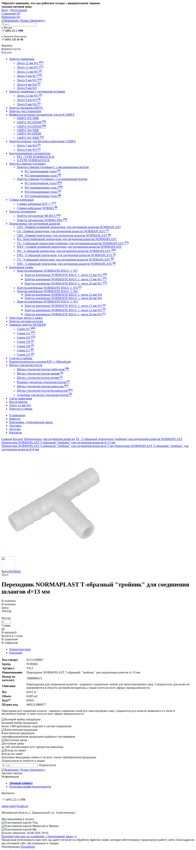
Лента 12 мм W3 (29, 95)
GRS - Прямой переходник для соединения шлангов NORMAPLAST (64, 235)
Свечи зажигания (20, 398)
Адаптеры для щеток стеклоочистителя (44, 395)
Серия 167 (26, 329)
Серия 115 (26, 333)
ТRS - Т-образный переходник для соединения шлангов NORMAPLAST (66, 263)
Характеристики (20, 649)
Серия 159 (25, 342)
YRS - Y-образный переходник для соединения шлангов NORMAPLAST (66, 255)
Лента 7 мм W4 (28, 145)
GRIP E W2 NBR (28, 118)
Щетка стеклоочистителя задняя (39, 378)
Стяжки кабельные (21, 199)
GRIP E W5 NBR (30, 137)
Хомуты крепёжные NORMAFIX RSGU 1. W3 (49, 287)
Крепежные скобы (21, 267)
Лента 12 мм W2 (30, 67)
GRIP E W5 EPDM (29, 133)
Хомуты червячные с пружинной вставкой (37, 91)
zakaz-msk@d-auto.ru (15, 806)
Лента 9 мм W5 (27, 88)
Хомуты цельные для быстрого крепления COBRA (42, 141)
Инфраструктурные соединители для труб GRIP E (42, 114)
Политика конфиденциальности (30, 786)
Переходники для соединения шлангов (34, 223)
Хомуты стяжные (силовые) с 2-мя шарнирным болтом (53, 167)
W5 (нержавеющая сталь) (42, 196)
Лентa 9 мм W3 (28, 100)
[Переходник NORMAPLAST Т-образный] (54, 555)
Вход (5, 10)
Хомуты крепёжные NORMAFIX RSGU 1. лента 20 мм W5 (64, 314)
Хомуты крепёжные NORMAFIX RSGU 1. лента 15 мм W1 (65, 279)
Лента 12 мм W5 (29, 71)
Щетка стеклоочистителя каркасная (42, 386)
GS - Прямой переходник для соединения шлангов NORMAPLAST (63, 231)
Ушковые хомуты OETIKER (27, 324)
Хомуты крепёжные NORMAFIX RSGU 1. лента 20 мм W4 (63, 298)
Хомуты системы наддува (26, 321)
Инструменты (18, 401)
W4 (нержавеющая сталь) (42, 191)
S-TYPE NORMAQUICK (33, 160)
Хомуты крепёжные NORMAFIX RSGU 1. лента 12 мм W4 (63, 294)
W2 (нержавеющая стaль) (42, 175)
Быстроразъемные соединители (29, 153)
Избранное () (11, 17)
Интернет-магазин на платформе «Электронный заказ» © (39, 836)
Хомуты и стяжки (20, 408)
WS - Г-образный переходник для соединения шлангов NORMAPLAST (66, 251)
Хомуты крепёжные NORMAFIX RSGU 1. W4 (47, 291)
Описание (15, 652)
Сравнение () (11, 13)
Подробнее (28, 846)
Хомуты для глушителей (25, 111)
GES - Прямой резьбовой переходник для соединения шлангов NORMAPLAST (69, 227)
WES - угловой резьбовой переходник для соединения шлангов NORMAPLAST (69, 246)
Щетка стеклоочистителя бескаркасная (45, 390)
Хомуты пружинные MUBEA (38, 216)
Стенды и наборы (20, 358)
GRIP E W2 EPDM (31, 122)
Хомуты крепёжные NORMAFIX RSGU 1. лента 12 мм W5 (64, 310)
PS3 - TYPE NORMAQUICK (36, 156)
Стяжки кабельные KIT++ (36, 203)
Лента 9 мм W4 (28, 84)
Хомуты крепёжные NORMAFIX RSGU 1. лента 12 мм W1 (65, 275)
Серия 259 (25, 346)
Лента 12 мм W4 (20, 405)
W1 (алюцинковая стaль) (42, 171)
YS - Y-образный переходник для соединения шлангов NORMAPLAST (65, 259)
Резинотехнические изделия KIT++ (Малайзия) (40, 361)
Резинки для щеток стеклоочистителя (43, 382)
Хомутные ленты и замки (25, 317)
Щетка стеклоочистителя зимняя (40, 373)
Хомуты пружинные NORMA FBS (42, 220)
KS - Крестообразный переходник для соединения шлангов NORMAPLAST (67, 239)
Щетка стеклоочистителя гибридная (43, 369)
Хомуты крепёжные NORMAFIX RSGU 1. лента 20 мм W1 (65, 283)
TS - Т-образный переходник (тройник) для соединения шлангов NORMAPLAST (73, 243)
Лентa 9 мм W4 (28, 104)
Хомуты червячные (21, 59)
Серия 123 (25, 354)
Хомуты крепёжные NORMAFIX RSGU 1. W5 (47, 301)
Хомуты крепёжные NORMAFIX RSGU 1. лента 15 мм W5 (64, 306)
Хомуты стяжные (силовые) (27, 163)
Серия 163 (26, 337)
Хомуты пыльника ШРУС (26, 107)
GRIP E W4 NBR (28, 130)
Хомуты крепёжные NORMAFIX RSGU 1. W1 (47, 270)
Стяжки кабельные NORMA (37, 208)
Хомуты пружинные (22, 211)
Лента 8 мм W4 (28, 149)
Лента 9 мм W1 (29, 76)
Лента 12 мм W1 (30, 63)
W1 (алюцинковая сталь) (43, 183)
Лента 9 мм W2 (29, 80)
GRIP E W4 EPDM (31, 126)
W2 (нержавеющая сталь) (43, 187)
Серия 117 (25, 350)
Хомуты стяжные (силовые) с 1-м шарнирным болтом (52, 179)
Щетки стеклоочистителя (25, 365)
